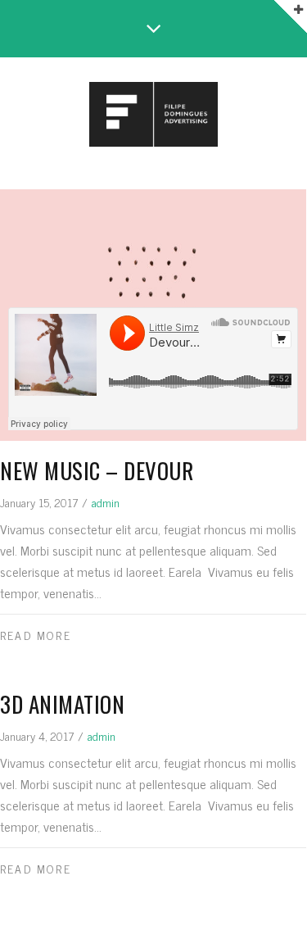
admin (106, 501)
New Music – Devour (96, 470)
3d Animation (62, 704)
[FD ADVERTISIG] (153, 115)
